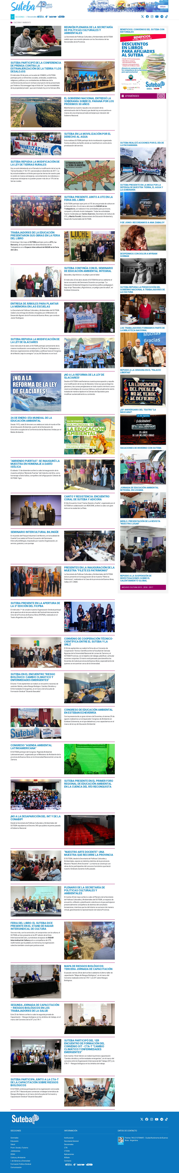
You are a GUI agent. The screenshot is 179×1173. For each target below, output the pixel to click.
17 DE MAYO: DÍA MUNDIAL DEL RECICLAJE (137, 136)
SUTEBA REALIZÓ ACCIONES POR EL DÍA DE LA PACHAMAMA (142, 143)
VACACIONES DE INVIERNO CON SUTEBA (140, 448)
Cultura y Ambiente (18, 1158)
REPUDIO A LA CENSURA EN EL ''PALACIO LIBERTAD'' (140, 371)
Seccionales (32, 17)
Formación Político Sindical (21, 1164)
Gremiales (14, 1138)
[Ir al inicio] (32, 6)
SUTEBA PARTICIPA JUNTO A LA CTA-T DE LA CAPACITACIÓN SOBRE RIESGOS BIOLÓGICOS (35, 1082)
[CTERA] (40, 17)
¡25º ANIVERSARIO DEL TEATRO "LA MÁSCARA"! (138, 410)
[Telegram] (162, 16)
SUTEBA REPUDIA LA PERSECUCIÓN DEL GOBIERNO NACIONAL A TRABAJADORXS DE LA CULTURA (142, 289)
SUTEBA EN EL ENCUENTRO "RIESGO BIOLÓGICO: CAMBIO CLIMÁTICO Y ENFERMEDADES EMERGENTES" (33, 677)
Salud (13, 1144)
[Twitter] (143, 16)
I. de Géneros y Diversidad (20, 1161)
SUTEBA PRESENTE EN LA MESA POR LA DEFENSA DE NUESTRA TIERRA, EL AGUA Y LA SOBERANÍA (141, 187)
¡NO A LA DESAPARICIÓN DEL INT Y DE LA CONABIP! (36, 818)
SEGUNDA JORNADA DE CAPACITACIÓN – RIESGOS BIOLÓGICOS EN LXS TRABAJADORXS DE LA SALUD (35, 1007)
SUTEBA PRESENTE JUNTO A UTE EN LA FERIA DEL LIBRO (88, 198)
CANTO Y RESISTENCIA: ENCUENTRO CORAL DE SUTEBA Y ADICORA (86, 498)
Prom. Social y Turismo (19, 1148)
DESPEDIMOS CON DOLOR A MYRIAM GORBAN (138, 254)
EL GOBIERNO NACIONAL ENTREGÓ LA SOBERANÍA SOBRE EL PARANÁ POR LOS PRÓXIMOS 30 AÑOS (89, 101)
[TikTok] (166, 16)
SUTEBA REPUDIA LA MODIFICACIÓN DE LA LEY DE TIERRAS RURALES (35, 163)
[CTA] (53, 17)
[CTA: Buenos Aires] (61, 17)
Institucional (68, 1138)
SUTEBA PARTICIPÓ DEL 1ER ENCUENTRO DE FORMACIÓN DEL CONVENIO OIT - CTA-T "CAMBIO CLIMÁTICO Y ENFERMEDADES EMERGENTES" (84, 1046)
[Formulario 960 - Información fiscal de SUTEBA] (121, 1141)
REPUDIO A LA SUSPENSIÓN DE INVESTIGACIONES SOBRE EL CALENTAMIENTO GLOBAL (135, 578)
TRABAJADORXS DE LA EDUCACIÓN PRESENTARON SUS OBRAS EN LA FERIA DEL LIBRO (35, 235)
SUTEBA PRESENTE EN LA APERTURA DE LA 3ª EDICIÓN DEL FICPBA (35, 605)
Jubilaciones (15, 1151)
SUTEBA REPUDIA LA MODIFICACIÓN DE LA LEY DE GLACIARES (35, 341)
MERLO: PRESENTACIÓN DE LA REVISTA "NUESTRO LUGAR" (140, 522)
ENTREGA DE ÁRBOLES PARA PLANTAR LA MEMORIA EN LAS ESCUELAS (34, 305)
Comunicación (16, 1167)
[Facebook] (148, 16)
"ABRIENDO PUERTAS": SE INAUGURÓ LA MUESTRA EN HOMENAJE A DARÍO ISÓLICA (35, 463)
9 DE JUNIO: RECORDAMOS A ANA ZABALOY (142, 222)
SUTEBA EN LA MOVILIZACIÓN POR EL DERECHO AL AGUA (87, 135)
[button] (18, 17)
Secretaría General (71, 1141)
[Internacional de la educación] (46, 17)
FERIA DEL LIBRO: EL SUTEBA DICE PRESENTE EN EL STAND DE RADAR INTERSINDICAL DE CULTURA (32, 926)
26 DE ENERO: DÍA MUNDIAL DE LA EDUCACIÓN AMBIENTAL (31, 419)
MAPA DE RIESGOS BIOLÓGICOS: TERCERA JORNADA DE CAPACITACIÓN (88, 968)
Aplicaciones (69, 1154)
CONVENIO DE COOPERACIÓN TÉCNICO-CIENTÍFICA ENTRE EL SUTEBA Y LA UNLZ (88, 641)
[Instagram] (152, 16)
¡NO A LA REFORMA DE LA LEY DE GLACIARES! (84, 376)
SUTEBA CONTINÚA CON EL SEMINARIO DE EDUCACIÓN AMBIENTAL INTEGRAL (88, 270)
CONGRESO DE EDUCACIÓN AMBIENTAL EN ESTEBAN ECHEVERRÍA (88, 711)
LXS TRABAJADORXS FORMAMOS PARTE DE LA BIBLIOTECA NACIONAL (142, 329)
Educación (15, 1141)
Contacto (67, 1161)
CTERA (67, 1151)
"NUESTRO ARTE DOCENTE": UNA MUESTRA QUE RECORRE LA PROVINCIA (88, 853)
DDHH (13, 1154)
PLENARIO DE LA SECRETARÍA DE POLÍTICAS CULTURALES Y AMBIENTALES (84, 890)
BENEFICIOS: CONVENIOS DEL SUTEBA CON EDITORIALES (142, 30)
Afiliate (67, 1158)
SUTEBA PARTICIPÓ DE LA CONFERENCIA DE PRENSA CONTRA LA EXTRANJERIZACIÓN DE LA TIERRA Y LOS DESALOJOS (36, 67)
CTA (65, 1148)
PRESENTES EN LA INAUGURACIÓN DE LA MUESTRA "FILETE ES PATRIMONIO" (89, 569)
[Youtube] (157, 16)
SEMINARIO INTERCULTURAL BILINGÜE (35, 532)
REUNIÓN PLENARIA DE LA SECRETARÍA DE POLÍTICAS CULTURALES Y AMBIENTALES (88, 30)
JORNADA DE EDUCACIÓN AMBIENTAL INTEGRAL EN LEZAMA (139, 488)
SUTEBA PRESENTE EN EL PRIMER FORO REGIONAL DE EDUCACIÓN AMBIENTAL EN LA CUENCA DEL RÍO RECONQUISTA (88, 783)
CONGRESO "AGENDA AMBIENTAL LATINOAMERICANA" (31, 747)
